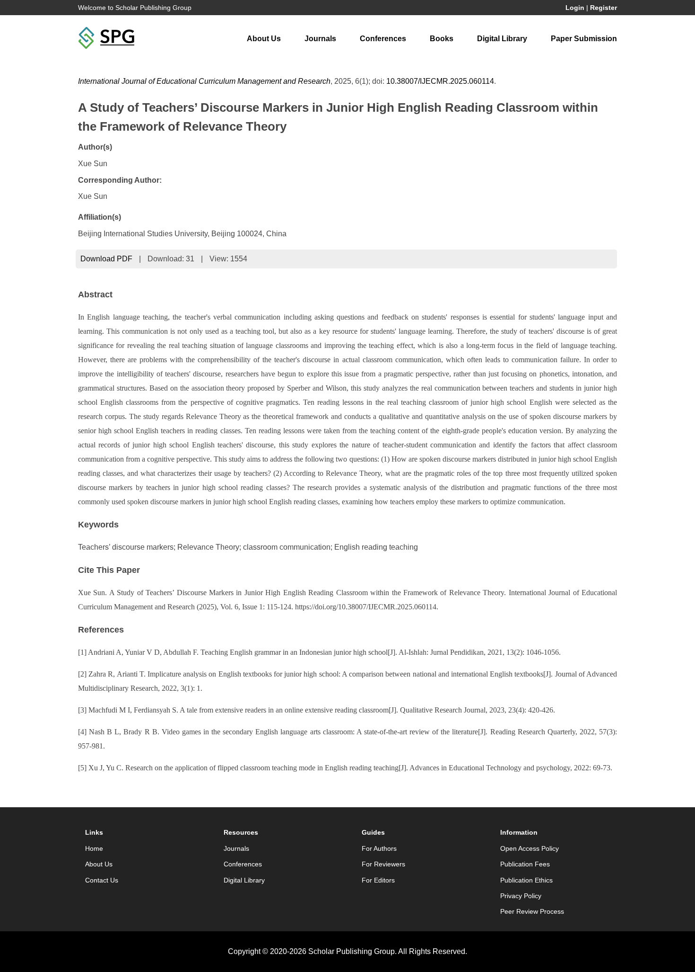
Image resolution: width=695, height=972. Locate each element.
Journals (320, 39)
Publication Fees (525, 864)
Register (603, 7)
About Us (264, 39)
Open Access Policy (529, 848)
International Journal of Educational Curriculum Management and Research (204, 81)
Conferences (383, 39)
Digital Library (502, 39)
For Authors (379, 848)
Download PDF (106, 259)
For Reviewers (383, 864)
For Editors (378, 880)
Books (441, 39)
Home (94, 848)
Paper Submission (584, 39)
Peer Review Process (532, 911)
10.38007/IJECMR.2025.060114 (440, 81)
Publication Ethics (526, 880)
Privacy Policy (520, 896)
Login (574, 7)
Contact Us (101, 880)
